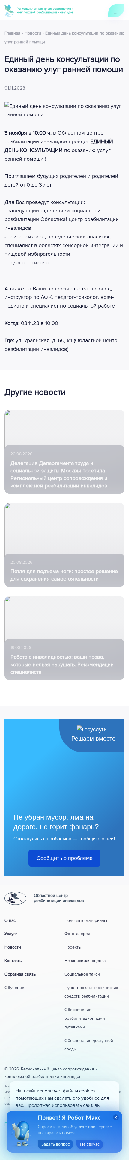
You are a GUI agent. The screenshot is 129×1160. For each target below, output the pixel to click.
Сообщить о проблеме (65, 858)
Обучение (14, 987)
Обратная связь (20, 974)
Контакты (13, 960)
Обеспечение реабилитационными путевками (84, 1018)
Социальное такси (82, 974)
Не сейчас (90, 1144)
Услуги (11, 933)
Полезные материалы (85, 920)
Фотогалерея (77, 933)
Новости (12, 947)
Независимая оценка (85, 960)
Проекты (73, 947)
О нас (10, 920)
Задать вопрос (55, 1144)
